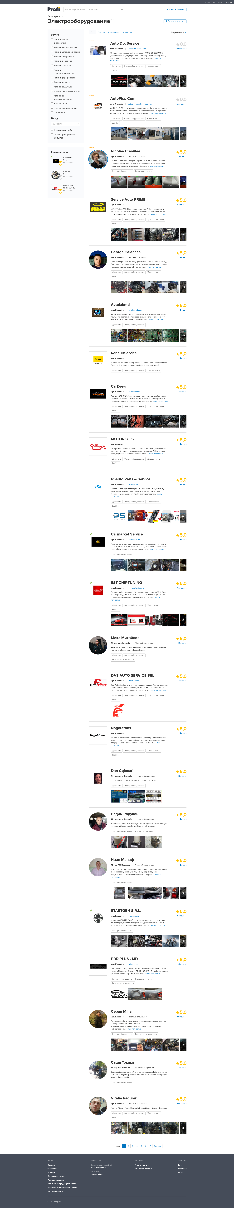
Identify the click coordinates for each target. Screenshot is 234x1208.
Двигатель (116, 66)
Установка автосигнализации (63, 97)
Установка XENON (63, 86)
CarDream (120, 386)
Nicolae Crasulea (125, 151)
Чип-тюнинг (59, 112)
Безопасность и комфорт (123, 659)
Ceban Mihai (122, 1011)
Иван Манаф (122, 859)
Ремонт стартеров (63, 65)
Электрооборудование (134, 66)
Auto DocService (124, 43)
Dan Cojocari (122, 770)
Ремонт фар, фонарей (65, 77)
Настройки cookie (55, 1191)
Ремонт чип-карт (62, 82)
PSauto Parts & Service (130, 479)
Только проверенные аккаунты (64, 136)
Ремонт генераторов (64, 56)
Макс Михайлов (125, 637)
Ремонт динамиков (63, 61)
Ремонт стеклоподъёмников (64, 72)
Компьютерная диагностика (61, 41)
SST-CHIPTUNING (126, 582)
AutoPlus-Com (122, 98)
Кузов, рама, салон (143, 171)
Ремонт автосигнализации (67, 52)
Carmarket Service (127, 534)
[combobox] (93, 9)
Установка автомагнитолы (67, 91)
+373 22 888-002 (98, 1168)
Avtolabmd (120, 304)
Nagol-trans (121, 728)
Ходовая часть (153, 66)
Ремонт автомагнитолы (65, 47)
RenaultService (124, 353)
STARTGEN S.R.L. (126, 910)
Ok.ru (180, 1172)
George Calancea (126, 252)
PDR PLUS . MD (124, 959)
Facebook (182, 1169)
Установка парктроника (65, 108)
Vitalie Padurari (124, 1098)
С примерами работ (63, 130)
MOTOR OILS (122, 439)
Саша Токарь (122, 1062)
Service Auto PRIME (128, 199)
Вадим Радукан (124, 814)
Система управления (144, 831)
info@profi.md (97, 1174)
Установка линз (61, 103)
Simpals (57, 1201)
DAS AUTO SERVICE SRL (132, 675)
